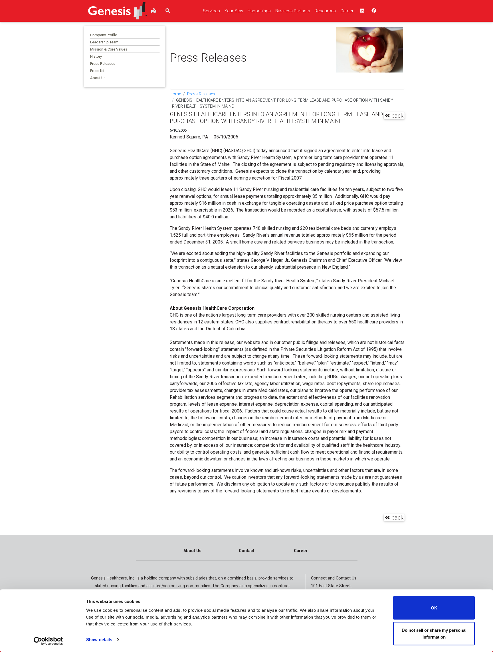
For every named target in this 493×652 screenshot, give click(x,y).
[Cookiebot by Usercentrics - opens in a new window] (48, 641)
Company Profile (103, 35)
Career (301, 550)
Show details (99, 639)
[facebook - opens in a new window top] (373, 11)
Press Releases (102, 63)
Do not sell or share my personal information (434, 633)
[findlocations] (154, 10)
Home (175, 94)
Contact (246, 550)
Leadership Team (104, 42)
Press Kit (97, 71)
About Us (98, 78)
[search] (168, 10)
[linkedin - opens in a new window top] (361, 11)
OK (434, 607)
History (96, 56)
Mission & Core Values (108, 49)
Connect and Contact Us (333, 578)
